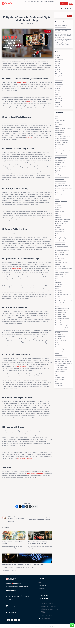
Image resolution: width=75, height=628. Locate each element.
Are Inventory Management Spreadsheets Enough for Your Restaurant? (62, 44)
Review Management (60, 340)
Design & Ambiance (60, 168)
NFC (56, 280)
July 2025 (57, 63)
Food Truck (58, 215)
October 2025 (58, 57)
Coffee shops (58, 148)
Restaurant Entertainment (61, 310)
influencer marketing (21, 366)
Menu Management (60, 266)
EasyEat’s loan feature (60, 183)
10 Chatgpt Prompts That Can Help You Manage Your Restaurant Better (22, 564)
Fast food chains (59, 197)
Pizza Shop (58, 286)
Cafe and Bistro (59, 134)
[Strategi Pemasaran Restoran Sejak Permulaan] (14, 535)
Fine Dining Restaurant (61, 201)
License (57, 248)
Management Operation (61, 262)
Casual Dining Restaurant (61, 142)
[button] (71, 3)
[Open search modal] (72, 8)
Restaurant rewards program (62, 327)
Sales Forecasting (59, 349)
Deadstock (57, 164)
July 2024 (57, 88)
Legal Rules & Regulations (61, 246)
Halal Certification (59, 229)
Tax (56, 373)
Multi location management (62, 272)
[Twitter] (63, 8)
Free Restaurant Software (61, 221)
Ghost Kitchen (58, 225)
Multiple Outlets (59, 276)
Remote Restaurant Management (63, 300)
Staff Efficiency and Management (63, 363)
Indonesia (57, 235)
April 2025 (57, 69)
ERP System (58, 192)
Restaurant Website (60, 336)
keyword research (16, 268)
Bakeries (57, 122)
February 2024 (58, 98)
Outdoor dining (59, 284)
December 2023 (59, 102)
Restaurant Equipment (60, 312)
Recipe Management (60, 298)
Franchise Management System (63, 219)
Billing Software (59, 124)
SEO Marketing (59, 351)
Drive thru (57, 173)
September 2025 (59, 59)
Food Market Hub (59, 211)
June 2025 (57, 65)
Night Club (58, 282)
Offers (38, 1)
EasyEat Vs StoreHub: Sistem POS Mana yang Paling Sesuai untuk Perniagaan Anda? (63, 35)
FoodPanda (58, 217)
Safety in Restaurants (60, 342)
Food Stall (57, 213)
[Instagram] (65, 8)
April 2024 (57, 94)
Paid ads (9, 235)
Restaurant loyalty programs (62, 318)
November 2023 (59, 104)
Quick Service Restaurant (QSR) (63, 294)
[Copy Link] (30, 506)
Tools (29, 1)
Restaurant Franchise (60, 316)
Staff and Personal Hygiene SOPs (63, 361)
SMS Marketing (59, 355)
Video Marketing (59, 385)
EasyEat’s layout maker (60, 181)
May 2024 (57, 92)
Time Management (60, 379)
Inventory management (61, 240)
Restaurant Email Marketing (62, 308)
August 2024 (58, 86)
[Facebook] (61, 8)
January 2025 (58, 76)
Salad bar (57, 344)
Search (56, 13)
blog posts (29, 101)
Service (57, 353)
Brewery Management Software (63, 128)
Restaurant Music (59, 322)
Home (25, 1)
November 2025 (59, 55)
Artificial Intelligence (60, 120)
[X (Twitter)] (20, 506)
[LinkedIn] (23, 506)
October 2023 (58, 106)
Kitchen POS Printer (60, 242)
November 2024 (59, 80)
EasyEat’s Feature (59, 179)
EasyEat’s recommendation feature (63, 188)
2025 (56, 118)
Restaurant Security (60, 329)
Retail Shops (58, 338)
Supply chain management (62, 367)
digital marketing (21, 82)
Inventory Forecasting (60, 238)
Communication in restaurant (62, 151)
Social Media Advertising (61, 357)
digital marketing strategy (24, 458)
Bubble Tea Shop (59, 130)
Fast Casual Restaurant (61, 195)
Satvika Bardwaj (32, 551)
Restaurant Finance (60, 314)
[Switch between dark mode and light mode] (70, 8)
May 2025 (57, 67)
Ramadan (57, 296)
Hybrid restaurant (59, 231)
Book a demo (63, 3)
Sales (56, 347)
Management (58, 260)
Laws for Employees (60, 244)
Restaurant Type (59, 334)
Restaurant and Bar (60, 303)
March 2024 (58, 96)
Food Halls (57, 209)
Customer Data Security (61, 155)
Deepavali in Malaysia (60, 166)
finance (57, 199)
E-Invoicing (58, 175)
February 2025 (58, 73)
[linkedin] (67, 8)
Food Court (58, 205)
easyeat (23, 23)
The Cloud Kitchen (59, 377)
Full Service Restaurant (61, 223)
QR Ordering (58, 292)
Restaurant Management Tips (62, 320)
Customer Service (59, 162)
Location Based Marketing (61, 254)
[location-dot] (7, 597)
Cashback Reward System (61, 140)
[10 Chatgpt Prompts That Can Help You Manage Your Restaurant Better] (27, 558)
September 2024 (59, 84)
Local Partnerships (59, 252)
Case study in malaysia (61, 138)
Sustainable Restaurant (61, 369)
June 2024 (57, 90)
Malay (56, 256)
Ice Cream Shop (59, 233)
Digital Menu (58, 170)
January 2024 (58, 100)
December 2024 (59, 78)
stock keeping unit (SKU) (61, 365)
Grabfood (57, 227)
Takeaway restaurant (60, 371)
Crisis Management (60, 153)
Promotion (57, 288)
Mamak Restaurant (60, 258)
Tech (56, 375)
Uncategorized (58, 383)
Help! (25, 5)
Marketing (57, 264)
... (16, 548)
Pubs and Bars (58, 290)
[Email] (26, 506)
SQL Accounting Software (61, 359)
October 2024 (58, 82)
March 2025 (58, 71)
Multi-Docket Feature (60, 274)
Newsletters (51, 1)
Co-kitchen (57, 146)
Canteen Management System (62, 136)
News (56, 278)
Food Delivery (58, 207)
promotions (29, 137)
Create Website (44, 1)
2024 (56, 116)
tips (56, 381)
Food (56, 203)
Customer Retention (60, 160)
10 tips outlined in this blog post (36, 473)
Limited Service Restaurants (62, 250)
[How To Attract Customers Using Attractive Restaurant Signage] (40, 535)
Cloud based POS (59, 144)
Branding (57, 126)
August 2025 (58, 61)
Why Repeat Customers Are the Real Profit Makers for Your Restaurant (63, 30)
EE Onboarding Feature (61, 190)
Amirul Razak (5, 551)
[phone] (6, 612)
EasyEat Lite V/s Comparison (62, 177)
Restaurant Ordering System (62, 325)
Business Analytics (59, 132)
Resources (33, 1)
